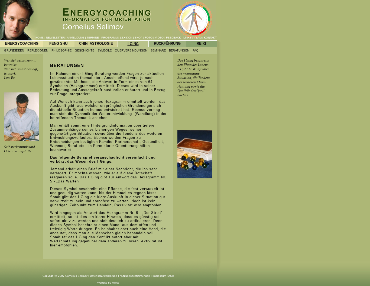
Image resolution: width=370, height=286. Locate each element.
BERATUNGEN (179, 50)
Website (102, 282)
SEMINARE (158, 50)
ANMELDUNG (75, 37)
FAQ (196, 50)
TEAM (198, 37)
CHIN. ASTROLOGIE (96, 43)
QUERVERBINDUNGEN (131, 50)
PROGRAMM (109, 37)
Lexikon (126, 37)
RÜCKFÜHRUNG (167, 43)
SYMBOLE (105, 50)
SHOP (138, 37)
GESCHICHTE (84, 50)
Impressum (159, 275)
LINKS (187, 37)
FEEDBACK (173, 37)
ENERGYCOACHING (21, 43)
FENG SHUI (59, 43)
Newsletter (55, 37)
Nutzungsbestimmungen (135, 275)
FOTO (148, 37)
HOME (39, 37)
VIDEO (159, 37)
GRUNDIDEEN (14, 50)
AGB (171, 275)
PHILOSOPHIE (61, 50)
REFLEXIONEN (37, 50)
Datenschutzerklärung (103, 275)
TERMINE (93, 37)
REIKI (201, 43)
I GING (133, 44)
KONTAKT (210, 37)
